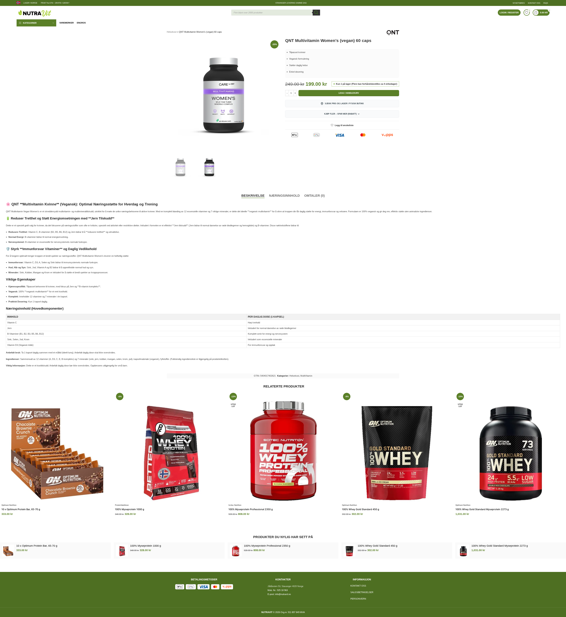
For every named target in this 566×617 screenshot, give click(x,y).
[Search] (316, 13)
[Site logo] (34, 12)
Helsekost (172, 32)
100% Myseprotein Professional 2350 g (250, 509)
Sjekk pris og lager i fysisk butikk (344, 103)
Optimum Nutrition (8, 505)
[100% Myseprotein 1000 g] (170, 447)
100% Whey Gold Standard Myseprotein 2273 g (482, 509)
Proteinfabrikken (122, 505)
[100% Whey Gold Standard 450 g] (397, 447)
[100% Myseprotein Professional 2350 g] (283, 447)
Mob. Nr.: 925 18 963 (278, 590)
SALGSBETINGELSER (361, 592)
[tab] (253, 196)
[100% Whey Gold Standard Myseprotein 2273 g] (510, 447)
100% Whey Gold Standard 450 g (360, 509)
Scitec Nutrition (234, 505)
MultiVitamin (306, 375)
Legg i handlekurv (349, 93)
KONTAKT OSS (358, 585)
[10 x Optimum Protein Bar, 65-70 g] (56, 447)
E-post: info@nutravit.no (279, 594)
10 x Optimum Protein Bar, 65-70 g (20, 509)
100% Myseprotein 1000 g (129, 509)
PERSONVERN (358, 598)
